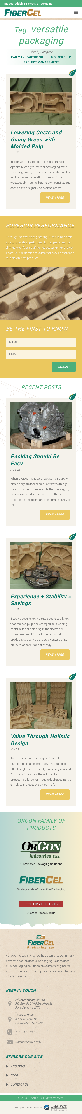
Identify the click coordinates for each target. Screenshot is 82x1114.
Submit (64, 366)
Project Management (41, 62)
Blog (14, 1075)
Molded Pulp (61, 57)
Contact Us (19, 1084)
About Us (17, 1066)
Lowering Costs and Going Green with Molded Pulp (36, 139)
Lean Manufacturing (26, 57)
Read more (55, 197)
